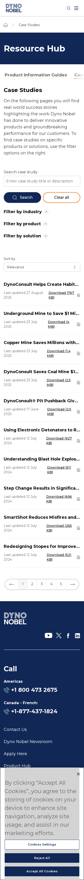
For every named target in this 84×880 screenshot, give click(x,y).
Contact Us (15, 729)
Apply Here (15, 753)
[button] (11, 584)
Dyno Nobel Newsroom (28, 741)
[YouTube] (48, 635)
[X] (59, 635)
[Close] (78, 774)
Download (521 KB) (59, 557)
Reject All (42, 858)
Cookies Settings (42, 844)
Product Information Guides (36, 75)
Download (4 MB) (58, 324)
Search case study (21, 172)
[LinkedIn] (77, 635)
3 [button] (42, 584)
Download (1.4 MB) (58, 353)
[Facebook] (68, 635)
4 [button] (51, 584)
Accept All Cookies (42, 871)
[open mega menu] (76, 8)
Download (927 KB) (59, 440)
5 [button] (61, 584)
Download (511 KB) (59, 469)
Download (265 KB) (59, 528)
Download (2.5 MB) (59, 382)
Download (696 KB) (59, 499)
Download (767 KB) (61, 295)
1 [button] (23, 584)
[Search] (68, 8)
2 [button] (32, 584)
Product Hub (17, 765)
